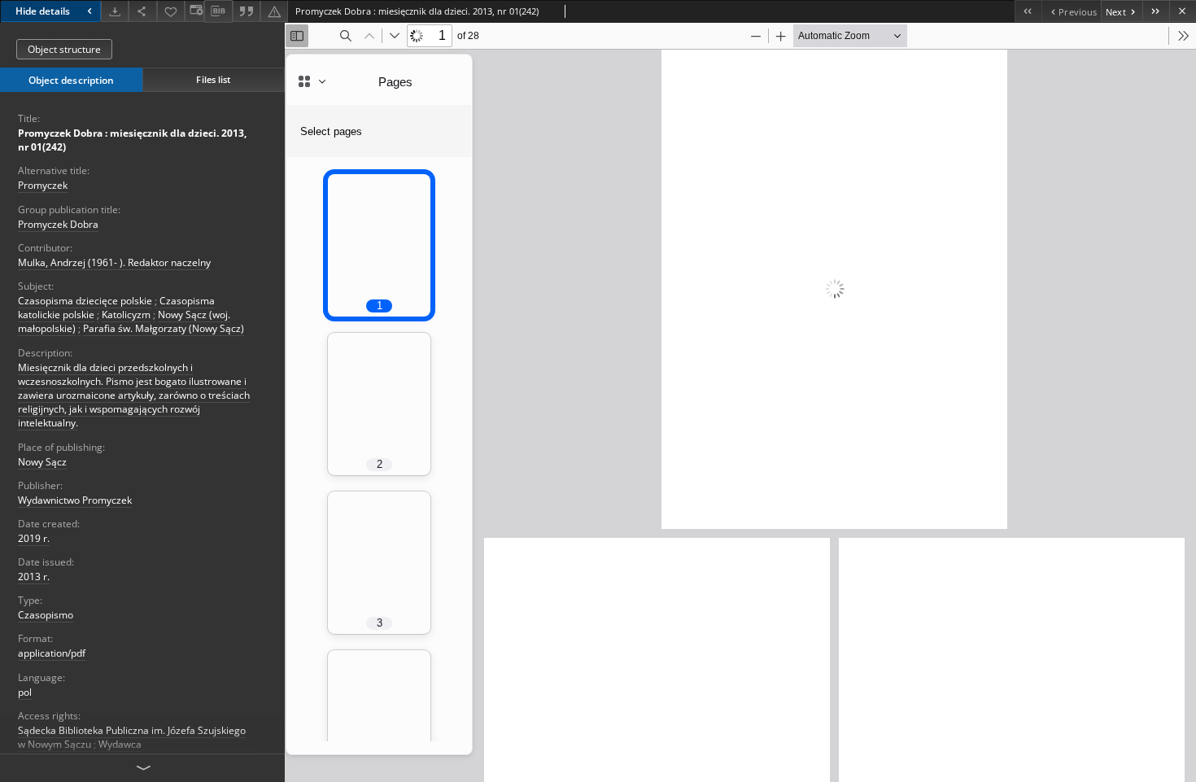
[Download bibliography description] (218, 11)
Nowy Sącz (42, 462)
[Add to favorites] (171, 11)
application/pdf (51, 653)
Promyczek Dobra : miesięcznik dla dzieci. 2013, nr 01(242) (132, 140)
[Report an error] (274, 11)
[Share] (142, 11)
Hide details (42, 11)
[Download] (115, 11)
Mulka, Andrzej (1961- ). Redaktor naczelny (114, 262)
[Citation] (246, 11)
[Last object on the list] (1155, 11)
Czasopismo (45, 615)
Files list (213, 79)
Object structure (64, 49)
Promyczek (43, 185)
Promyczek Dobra (58, 224)
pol (25, 692)
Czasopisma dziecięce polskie (85, 301)
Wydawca (120, 744)
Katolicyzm (126, 314)
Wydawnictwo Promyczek (75, 500)
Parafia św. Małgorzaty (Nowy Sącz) (163, 328)
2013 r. (34, 576)
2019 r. (34, 538)
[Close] (1182, 11)
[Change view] (194, 11)
